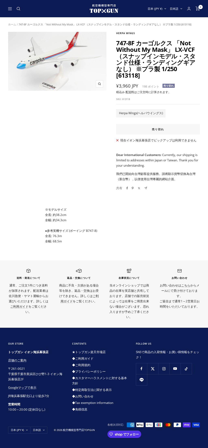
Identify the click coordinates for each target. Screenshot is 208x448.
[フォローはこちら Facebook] (141, 368)
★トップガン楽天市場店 (89, 352)
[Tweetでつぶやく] (139, 188)
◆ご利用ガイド (82, 358)
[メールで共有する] (145, 188)
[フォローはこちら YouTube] (175, 368)
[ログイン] (189, 8)
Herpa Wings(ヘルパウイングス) (141, 113)
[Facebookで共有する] (127, 188)
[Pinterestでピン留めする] (133, 188)
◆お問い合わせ (82, 396)
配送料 (130, 92)
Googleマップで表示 (22, 387)
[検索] (18, 9)
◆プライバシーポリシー (89, 371)
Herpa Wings (125, 33)
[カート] (198, 9)
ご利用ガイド (19, 306)
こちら (185, 285)
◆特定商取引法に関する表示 (92, 390)
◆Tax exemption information (92, 403)
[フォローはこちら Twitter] (152, 368)
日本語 (174, 9)
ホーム (12, 24)
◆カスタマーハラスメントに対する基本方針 (99, 380)
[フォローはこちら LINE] (141, 379)
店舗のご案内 (17, 360)
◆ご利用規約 (81, 365)
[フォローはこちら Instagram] (163, 368)
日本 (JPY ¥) (155, 9)
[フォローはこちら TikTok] (186, 368)
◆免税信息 (79, 409)
